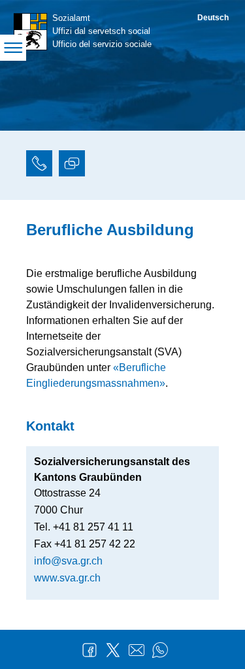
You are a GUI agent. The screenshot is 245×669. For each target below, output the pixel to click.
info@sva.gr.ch (68, 560)
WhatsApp (160, 650)
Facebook (89, 650)
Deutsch (213, 17)
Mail (136, 650)
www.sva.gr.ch (67, 577)
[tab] (39, 165)
